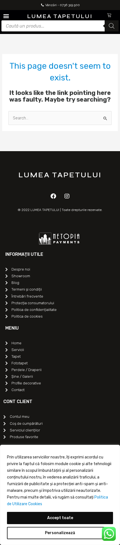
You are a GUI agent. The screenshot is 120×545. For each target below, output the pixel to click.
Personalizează (60, 533)
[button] (6, 15)
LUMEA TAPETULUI (60, 16)
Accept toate (60, 517)
